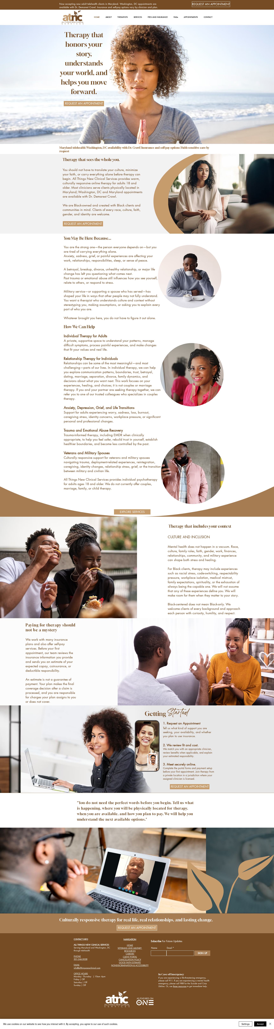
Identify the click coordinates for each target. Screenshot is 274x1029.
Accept (260, 1024)
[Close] (270, 1023)
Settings (245, 1024)
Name (154, 948)
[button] (108, 17)
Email (169, 948)
